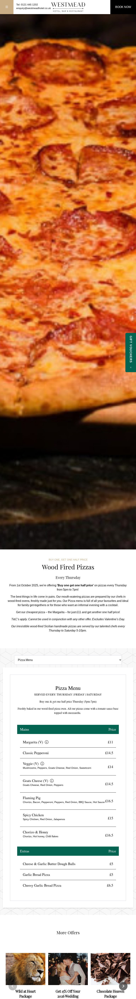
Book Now (123, 6)
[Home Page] (68, 7)
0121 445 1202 (29, 4)
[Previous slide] (12, 986)
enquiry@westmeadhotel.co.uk (33, 8)
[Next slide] (123, 986)
